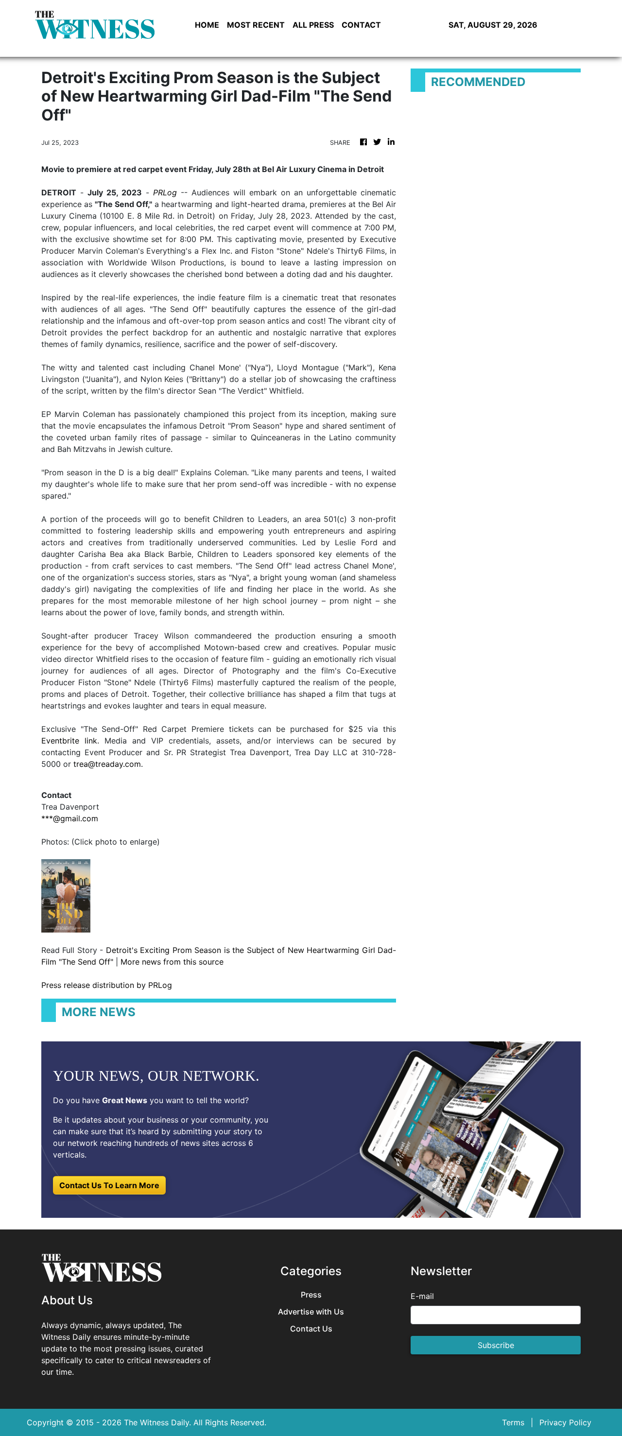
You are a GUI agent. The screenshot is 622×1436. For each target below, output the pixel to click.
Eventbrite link (69, 740)
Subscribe (496, 1345)
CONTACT (361, 25)
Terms (513, 1422)
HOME (207, 25)
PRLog (165, 192)
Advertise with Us (311, 1311)
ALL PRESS (313, 25)
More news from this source (172, 962)
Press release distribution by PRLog (106, 985)
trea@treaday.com (107, 764)
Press (311, 1294)
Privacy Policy (565, 1422)
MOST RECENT (256, 25)
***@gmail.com (69, 818)
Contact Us (311, 1328)
